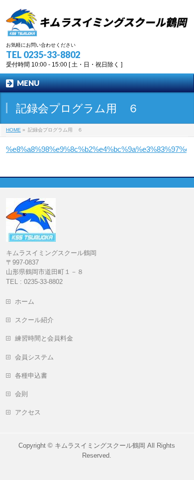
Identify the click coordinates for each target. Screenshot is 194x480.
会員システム (34, 357)
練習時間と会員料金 (44, 338)
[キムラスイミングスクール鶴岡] (97, 25)
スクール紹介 (34, 320)
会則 (24, 394)
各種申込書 (31, 375)
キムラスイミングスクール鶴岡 (100, 445)
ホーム (28, 301)
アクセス (31, 412)
